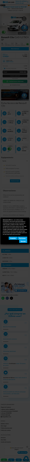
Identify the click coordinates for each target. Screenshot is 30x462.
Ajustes (23, 241)
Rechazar (22, 238)
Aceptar (13, 238)
